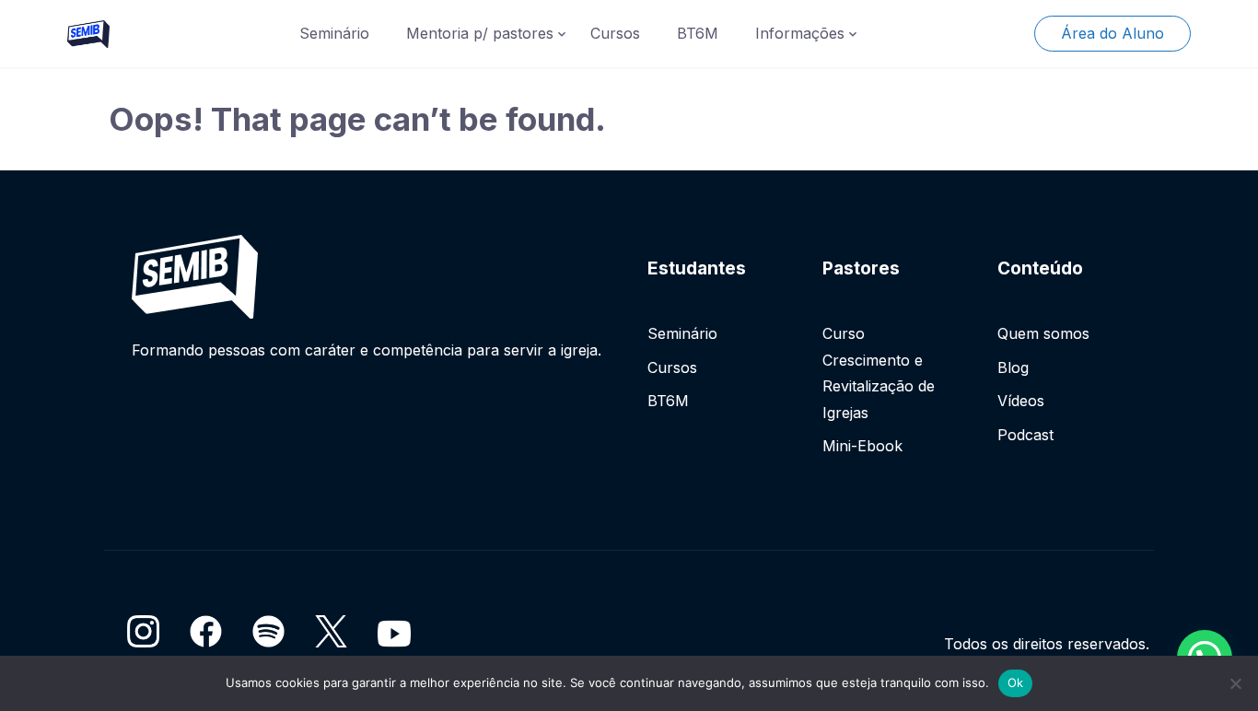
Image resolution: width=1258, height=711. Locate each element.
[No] (1235, 683)
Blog (1013, 367)
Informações (799, 33)
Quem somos (1043, 333)
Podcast (1025, 434)
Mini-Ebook (862, 446)
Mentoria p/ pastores (479, 33)
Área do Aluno (1112, 33)
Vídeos (1020, 400)
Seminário (334, 33)
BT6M (697, 33)
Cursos (615, 33)
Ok (1016, 682)
